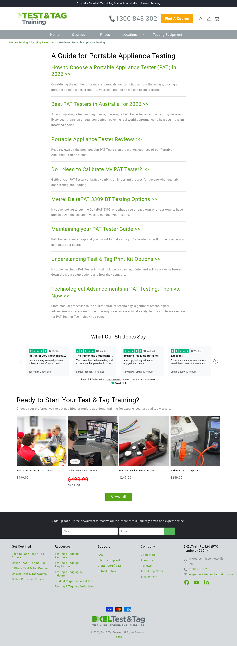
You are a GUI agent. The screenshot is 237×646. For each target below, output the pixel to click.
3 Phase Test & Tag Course (186, 470)
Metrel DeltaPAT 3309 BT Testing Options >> (104, 199)
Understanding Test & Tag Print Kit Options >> (105, 259)
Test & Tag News (152, 571)
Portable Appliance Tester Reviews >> (96, 139)
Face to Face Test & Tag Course (35, 470)
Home (12, 42)
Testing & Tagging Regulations (67, 564)
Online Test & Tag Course (82, 470)
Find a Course (177, 18)
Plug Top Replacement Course (136, 470)
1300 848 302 (136, 18)
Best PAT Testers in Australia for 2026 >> (100, 104)
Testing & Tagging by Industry (68, 573)
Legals (118, 637)
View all (118, 497)
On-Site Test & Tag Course (29, 574)
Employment (149, 576)
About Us (147, 560)
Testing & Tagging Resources (37, 42)
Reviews (146, 565)
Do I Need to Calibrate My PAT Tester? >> (100, 169)
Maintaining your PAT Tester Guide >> (96, 229)
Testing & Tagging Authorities (74, 586)
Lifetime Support (109, 560)
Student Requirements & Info (74, 581)
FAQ (100, 554)
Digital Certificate (109, 565)
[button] (80, 34)
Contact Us (148, 554)
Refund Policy (107, 571)
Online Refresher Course (28, 579)
